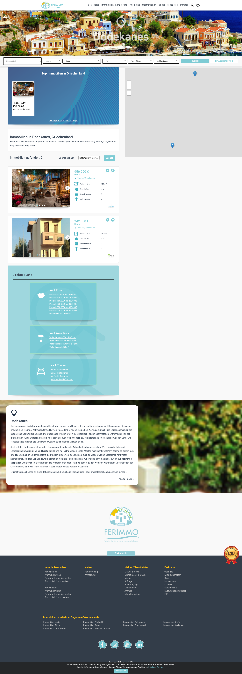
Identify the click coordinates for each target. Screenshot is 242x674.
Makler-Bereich (132, 571)
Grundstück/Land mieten (57, 597)
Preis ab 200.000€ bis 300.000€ (63, 304)
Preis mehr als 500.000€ (60, 314)
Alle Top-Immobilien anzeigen (63, 120)
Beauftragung (131, 584)
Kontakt (168, 584)
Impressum (170, 581)
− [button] (129, 87)
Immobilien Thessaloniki (135, 625)
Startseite (93, 5)
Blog (166, 578)
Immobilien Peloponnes (134, 622)
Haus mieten (51, 587)
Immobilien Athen (91, 625)
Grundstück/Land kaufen (56, 581)
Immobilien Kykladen (173, 625)
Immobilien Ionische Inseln (96, 628)
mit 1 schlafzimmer (59, 370)
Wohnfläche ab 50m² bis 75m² (62, 337)
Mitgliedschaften (172, 575)
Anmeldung (90, 575)
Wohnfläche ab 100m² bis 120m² (63, 344)
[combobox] (22, 61)
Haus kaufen (51, 571)
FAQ (166, 594)
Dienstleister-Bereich (135, 575)
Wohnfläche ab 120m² (59, 347)
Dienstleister (131, 587)
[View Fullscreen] (129, 93)
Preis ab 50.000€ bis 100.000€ (62, 294)
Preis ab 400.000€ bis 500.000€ (63, 310)
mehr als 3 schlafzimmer (62, 379)
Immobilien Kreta (51, 622)
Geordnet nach (66, 158)
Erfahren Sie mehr (156, 667)
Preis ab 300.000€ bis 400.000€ (63, 307)
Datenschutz (170, 587)
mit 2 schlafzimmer (59, 373)
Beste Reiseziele (168, 5)
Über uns (168, 571)
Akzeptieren (121, 671)
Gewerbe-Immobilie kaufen (58, 578)
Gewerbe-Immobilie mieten (58, 594)
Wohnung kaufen (53, 575)
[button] (198, 5)
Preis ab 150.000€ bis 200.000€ (63, 301)
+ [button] (129, 83)
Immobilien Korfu (171, 622)
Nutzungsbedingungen (175, 591)
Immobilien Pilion (51, 625)
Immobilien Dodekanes (54, 628)
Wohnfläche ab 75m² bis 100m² (63, 340)
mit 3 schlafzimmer (59, 376)
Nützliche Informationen (143, 5)
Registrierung (91, 571)
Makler (128, 578)
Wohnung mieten (53, 591)
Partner (184, 5)
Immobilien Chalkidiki (93, 622)
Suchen (195, 61)
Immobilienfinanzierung (114, 5)
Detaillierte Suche (224, 61)
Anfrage (128, 581)
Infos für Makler (132, 594)
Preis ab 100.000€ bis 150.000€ (63, 297)
